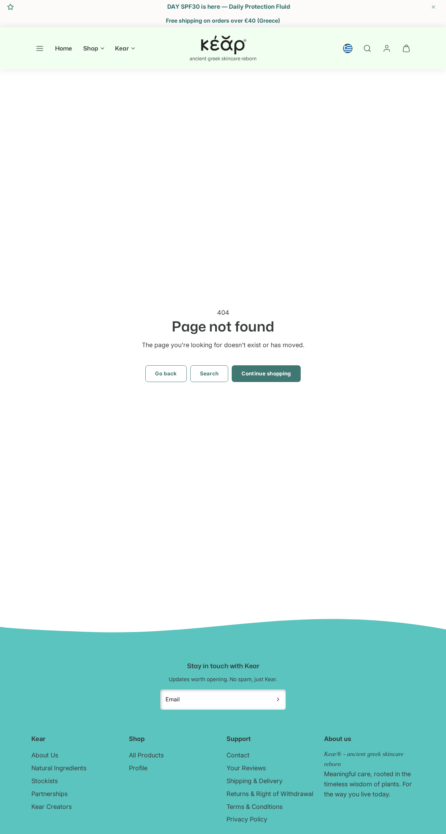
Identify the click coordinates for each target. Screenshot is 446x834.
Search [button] (209, 373)
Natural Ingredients (58, 768)
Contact (237, 755)
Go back (166, 373)
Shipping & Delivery (254, 781)
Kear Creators (51, 806)
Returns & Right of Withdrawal (269, 793)
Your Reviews (246, 768)
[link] (347, 48)
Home (63, 48)
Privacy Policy (246, 819)
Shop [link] (90, 48)
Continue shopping (266, 373)
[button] (39, 48)
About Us (44, 755)
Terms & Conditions (254, 806)
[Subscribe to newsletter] (278, 699)
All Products (146, 755)
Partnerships (49, 793)
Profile (138, 768)
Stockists (44, 781)
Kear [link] (122, 48)
